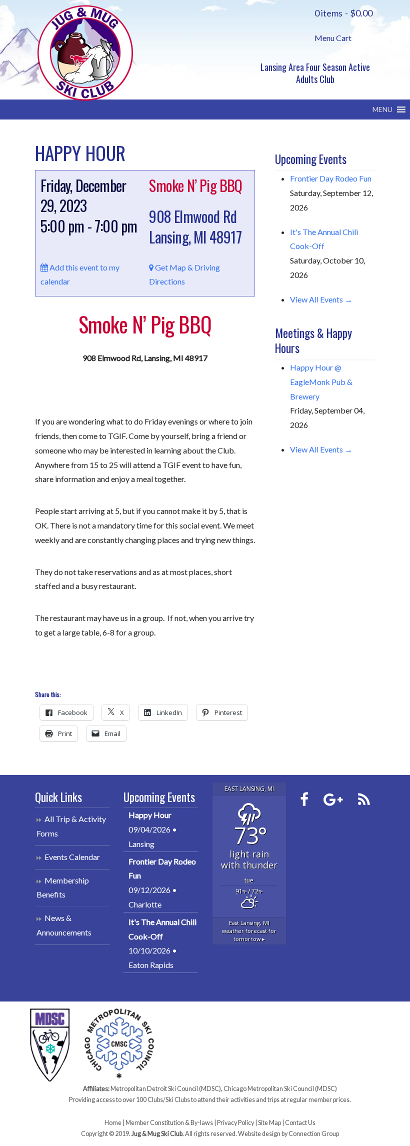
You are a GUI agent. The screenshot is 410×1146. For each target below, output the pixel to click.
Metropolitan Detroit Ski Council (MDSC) (165, 1088)
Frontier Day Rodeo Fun (331, 178)
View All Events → (321, 299)
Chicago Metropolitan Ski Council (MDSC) (280, 1088)
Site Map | (271, 1122)
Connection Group (313, 1134)
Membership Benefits (62, 888)
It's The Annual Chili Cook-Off (162, 929)
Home (113, 1122)
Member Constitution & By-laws (169, 1122)
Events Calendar (72, 857)
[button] (382, 110)
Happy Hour (150, 815)
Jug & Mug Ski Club (85, 52)
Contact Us (300, 1122)
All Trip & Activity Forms (71, 826)
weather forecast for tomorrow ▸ (249, 930)
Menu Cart (333, 37)
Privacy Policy (235, 1122)
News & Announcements (64, 925)
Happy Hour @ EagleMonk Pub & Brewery (321, 381)
